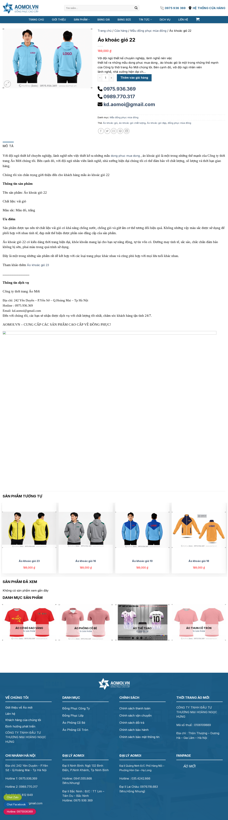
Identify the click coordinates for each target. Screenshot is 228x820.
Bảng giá (103, 19)
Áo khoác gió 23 (38, 265)
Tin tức (144, 19)
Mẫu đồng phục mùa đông (148, 30)
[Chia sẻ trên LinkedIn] (126, 131)
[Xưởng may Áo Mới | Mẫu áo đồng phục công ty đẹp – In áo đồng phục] (20, 8)
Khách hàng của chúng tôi (23, 720)
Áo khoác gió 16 (85, 560)
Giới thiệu (59, 19)
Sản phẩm (80, 19)
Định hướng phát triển (20, 726)
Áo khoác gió (110, 123)
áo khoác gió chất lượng (132, 123)
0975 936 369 (175, 8)
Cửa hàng (120, 30)
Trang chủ (36, 19)
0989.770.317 (119, 97)
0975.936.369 (119, 89)
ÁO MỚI (189, 766)
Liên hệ (183, 19)
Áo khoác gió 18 (198, 560)
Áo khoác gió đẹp (156, 123)
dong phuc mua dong (125, 155)
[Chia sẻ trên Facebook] (101, 131)
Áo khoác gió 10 (142, 560)
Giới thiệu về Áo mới (18, 707)
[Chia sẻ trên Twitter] (107, 131)
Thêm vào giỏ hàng (134, 77)
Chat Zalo (13, 797)
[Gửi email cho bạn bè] (114, 131)
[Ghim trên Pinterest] (120, 131)
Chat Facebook (16, 804)
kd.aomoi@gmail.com (129, 104)
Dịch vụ (165, 19)
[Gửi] (136, 8)
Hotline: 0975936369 (20, 811)
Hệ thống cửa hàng (209, 8)
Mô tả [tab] (8, 146)
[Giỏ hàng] (197, 19)
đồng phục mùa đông (179, 123)
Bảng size (124, 19)
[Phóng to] (7, 83)
